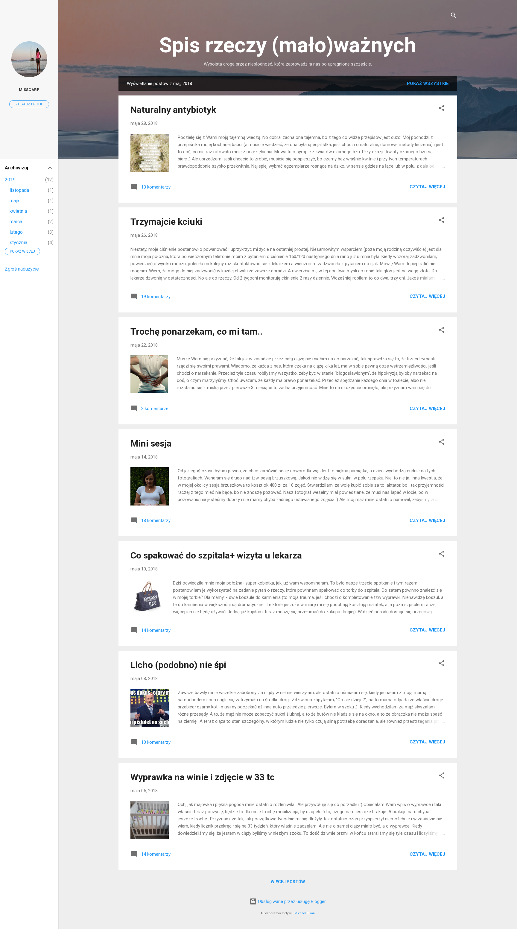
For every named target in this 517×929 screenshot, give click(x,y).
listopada (19, 190)
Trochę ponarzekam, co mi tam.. (196, 331)
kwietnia (18, 211)
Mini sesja (150, 443)
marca (16, 221)
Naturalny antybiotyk (173, 109)
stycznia (18, 242)
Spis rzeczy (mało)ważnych (287, 45)
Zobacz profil (29, 104)
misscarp (29, 89)
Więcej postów (288, 881)
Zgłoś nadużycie (22, 269)
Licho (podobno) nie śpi (178, 665)
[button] (441, 109)
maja (14, 201)
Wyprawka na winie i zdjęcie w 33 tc (202, 777)
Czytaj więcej (427, 186)
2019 (10, 180)
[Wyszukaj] (453, 16)
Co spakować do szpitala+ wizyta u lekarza (216, 555)
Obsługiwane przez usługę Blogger (291, 901)
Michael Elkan (304, 913)
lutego (16, 232)
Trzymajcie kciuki (166, 221)
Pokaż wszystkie (428, 83)
